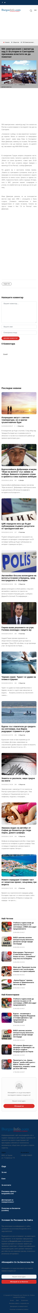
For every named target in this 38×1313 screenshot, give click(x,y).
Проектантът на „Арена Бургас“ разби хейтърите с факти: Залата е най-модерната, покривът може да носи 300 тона (24, 1064)
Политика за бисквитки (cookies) (19, 1309)
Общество (22, 84)
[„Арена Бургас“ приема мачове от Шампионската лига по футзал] (7, 984)
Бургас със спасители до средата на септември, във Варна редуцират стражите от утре (18, 728)
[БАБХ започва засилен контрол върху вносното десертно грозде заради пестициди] (7, 942)
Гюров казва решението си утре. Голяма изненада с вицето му (18, 628)
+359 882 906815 (26, 1155)
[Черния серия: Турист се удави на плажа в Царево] (19, 663)
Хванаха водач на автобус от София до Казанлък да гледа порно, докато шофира (16, 830)
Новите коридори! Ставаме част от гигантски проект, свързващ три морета (19, 882)
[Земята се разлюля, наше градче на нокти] (19, 764)
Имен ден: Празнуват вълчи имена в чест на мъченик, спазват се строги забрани (24, 969)
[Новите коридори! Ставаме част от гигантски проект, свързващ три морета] (19, 865)
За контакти (6, 1185)
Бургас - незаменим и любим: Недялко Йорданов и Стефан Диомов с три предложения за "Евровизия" (24, 1018)
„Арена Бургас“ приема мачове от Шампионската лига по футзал (23, 982)
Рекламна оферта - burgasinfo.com (19, 1303)
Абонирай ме (19, 1106)
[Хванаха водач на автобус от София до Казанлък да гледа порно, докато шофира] (19, 813)
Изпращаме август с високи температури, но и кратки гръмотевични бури (15, 419)
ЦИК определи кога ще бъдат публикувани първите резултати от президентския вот (18, 526)
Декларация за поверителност (19, 1306)
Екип (3, 1179)
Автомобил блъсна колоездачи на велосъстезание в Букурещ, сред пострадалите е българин (19, 577)
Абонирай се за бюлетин (19, 1281)
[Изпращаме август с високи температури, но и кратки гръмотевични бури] (19, 403)
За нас (4, 1172)
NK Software (21, 1297)
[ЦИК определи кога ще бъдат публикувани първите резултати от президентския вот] (19, 509)
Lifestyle (21, 480)
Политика (22, 532)
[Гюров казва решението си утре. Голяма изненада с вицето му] (19, 613)
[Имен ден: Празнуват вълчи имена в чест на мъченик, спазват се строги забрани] (7, 971)
